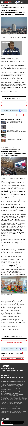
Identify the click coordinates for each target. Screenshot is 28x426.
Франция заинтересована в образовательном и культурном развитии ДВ (16, 131)
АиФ (10, 175)
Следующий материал (13, 422)
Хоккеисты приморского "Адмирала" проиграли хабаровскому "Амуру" (15, 122)
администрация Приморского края (10, 35)
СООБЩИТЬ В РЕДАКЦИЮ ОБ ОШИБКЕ (12, 377)
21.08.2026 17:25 (4, 148)
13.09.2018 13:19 (4, 6)
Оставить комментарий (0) (14, 104)
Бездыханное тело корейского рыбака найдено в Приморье (15, 126)
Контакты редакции (7, 368)
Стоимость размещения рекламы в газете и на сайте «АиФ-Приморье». (12, 371)
